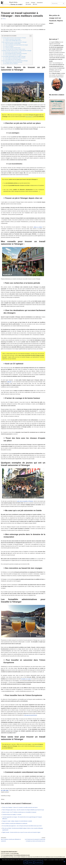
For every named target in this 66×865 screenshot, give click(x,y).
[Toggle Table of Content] (29, 36)
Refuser (30, 862)
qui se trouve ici (29, 116)
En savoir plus (38, 862)
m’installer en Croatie (26, 678)
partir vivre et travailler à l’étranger (25, 501)
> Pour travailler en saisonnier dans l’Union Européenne (15, 57)
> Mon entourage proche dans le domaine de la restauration (16, 53)
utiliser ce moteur (38, 227)
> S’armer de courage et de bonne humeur (12, 47)
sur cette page (4, 790)
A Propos (33, 2)
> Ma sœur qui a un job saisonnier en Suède (13, 52)
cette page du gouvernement (30, 715)
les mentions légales (8, 855)
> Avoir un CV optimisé (9, 46)
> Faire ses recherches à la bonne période (12, 43)
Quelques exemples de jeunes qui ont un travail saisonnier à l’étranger (17, 50)
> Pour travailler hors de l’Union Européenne (13, 59)
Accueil (27, 2)
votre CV (9, 381)
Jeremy (4, 18)
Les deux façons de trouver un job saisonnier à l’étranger (14, 37)
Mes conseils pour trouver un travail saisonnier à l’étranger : (15, 42)
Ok (25, 862)
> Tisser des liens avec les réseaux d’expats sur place (15, 49)
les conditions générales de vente (22, 855)
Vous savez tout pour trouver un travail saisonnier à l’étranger (15, 60)
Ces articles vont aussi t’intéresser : (11, 63)
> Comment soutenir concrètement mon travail (13, 62)
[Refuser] (64, 861)
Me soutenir (28, 4)
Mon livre (35, 4)
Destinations (40, 2)
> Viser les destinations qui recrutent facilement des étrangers (16, 44)
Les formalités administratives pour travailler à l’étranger (14, 56)
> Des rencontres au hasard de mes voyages (13, 54)
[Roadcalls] (12, 3)
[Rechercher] (63, 3)
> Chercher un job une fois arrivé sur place (13, 39)
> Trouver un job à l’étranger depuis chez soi (13, 40)
